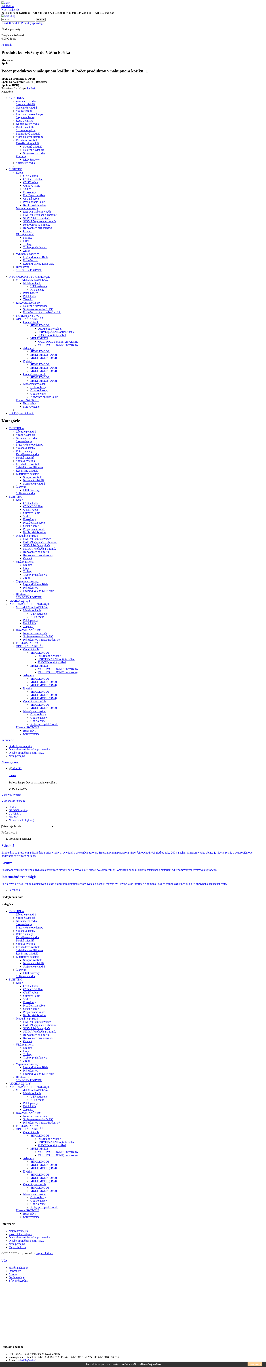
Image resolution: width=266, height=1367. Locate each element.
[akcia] (5, 3)
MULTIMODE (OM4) (43, 357)
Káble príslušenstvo (34, 205)
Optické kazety (39, 390)
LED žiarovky (31, 159)
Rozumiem (255, 1364)
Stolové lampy (24, 110)
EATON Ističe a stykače (37, 211)
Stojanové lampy (25, 117)
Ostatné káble (31, 198)
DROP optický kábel (50, 328)
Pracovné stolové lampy (29, 114)
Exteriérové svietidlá (27, 143)
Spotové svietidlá (25, 130)
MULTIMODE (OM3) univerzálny (58, 341)
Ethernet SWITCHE (27, 400)
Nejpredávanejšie (18, 1230)
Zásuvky (28, 299)
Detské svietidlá (25, 127)
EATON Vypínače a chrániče (40, 214)
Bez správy (29, 403)
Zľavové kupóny (18, 1280)
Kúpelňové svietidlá (27, 123)
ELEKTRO (15, 169)
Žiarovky (21, 156)
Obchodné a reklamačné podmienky (29, 749)
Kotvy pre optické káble (44, 396)
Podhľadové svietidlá (28, 133)
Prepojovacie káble (34, 201)
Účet (4, 1260)
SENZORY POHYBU (29, 270)
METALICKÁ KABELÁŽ (32, 279)
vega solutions (44, 1253)
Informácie (7, 740)
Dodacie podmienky (20, 746)
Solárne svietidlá (25, 162)
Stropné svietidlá (25, 104)
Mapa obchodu (17, 1247)
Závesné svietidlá (26, 101)
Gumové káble (31, 185)
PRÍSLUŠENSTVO (27, 315)
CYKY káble (30, 175)
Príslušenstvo (30, 260)
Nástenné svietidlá (26, 107)
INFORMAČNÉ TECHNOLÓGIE (29, 276)
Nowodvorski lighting (21, 820)
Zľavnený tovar (10, 762)
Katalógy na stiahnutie (21, 413)
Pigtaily (27, 361)
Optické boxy (38, 387)
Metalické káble (32, 283)
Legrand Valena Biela (35, 257)
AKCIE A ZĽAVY (20, 600)
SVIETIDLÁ (16, 97)
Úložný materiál (25, 234)
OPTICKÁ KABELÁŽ (29, 318)
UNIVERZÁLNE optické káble (56, 331)
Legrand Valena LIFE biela (38, 263)
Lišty (26, 240)
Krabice (27, 237)
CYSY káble (30, 182)
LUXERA (15, 813)
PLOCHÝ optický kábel (52, 335)
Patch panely (30, 292)
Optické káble (31, 322)
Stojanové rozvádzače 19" (38, 309)
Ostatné (27, 231)
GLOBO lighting (18, 810)
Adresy (13, 1274)
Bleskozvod (22, 266)
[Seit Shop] (8, 16)
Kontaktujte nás (10, 9)
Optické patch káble (34, 374)
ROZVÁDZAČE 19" (28, 302)
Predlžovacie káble (34, 195)
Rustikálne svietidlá (27, 140)
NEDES (13, 816)
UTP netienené (38, 286)
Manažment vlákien (34, 383)
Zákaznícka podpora (20, 1234)
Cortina (13, 807)
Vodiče (27, 188)
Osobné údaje (16, 1277)
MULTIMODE (39, 338)
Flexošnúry (29, 192)
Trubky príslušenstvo (35, 247)
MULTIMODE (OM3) (43, 354)
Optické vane (38, 393)
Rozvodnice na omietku (36, 224)
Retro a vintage (24, 120)
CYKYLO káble (33, 179)
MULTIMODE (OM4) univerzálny (58, 344)
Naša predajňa (17, 755)
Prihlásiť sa (7, 6)
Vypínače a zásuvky (27, 253)
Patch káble (29, 296)
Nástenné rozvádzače (35, 305)
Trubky (27, 244)
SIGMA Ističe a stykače (36, 218)
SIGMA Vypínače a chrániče (39, 221)
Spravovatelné (31, 406)
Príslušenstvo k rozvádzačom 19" (42, 312)
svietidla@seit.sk (27, 1360)
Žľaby (26, 250)
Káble (19, 172)
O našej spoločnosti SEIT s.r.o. (26, 752)
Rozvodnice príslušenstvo (37, 227)
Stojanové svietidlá (34, 153)
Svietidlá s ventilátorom (29, 136)
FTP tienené (37, 289)
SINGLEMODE (40, 325)
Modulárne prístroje (27, 208)
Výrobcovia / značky (13, 800)
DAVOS (12, 775)
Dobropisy (15, 1270)
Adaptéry (28, 348)
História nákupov (18, 1267)
